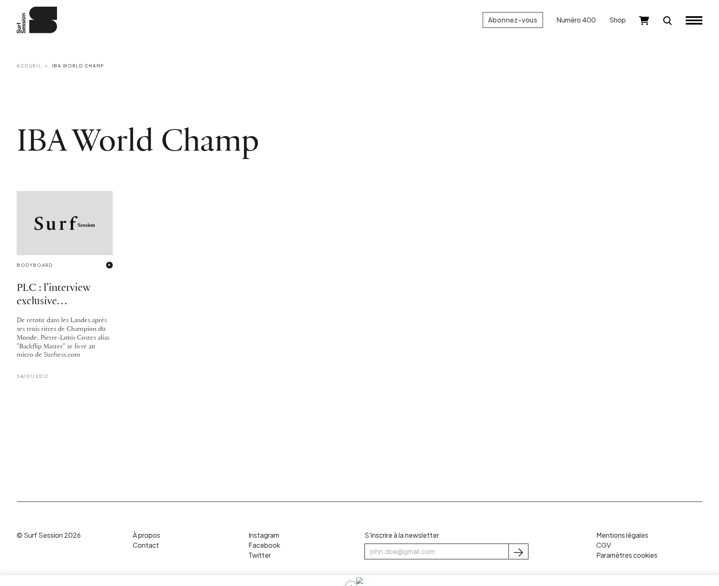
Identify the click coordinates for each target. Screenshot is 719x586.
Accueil (29, 65)
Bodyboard (34, 265)
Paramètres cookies (626, 555)
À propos (146, 535)
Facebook (264, 545)
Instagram (263, 535)
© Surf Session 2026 (49, 535)
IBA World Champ (78, 65)
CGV (603, 545)
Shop (617, 19)
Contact (146, 545)
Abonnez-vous (513, 19)
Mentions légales (622, 535)
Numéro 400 (576, 19)
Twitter (259, 555)
